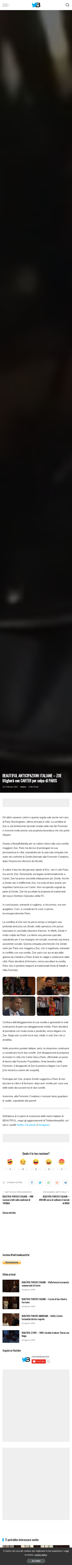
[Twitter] (40, 1182)
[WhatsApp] (48, 1182)
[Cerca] (67, 5)
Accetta (36, 1561)
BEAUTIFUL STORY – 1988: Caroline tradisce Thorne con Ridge (45, 1334)
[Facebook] (31, 1182)
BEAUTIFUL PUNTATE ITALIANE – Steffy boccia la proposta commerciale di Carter (45, 1284)
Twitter (20, 1124)
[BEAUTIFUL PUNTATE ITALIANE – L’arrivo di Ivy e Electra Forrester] (11, 1303)
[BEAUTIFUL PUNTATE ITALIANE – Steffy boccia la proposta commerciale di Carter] (11, 1286)
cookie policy (40, 1555)
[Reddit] (57, 1182)
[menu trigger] (7, 5)
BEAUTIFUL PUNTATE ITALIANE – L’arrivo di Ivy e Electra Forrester (44, 1300)
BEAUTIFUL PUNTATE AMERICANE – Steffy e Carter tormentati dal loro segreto (42, 1317)
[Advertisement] (37, 803)
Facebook (30, 1124)
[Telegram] (65, 1182)
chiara (23, 787)
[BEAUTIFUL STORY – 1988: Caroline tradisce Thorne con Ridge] (11, 1336)
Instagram (44, 1124)
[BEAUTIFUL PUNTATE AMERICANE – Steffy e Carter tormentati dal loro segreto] (11, 1319)
